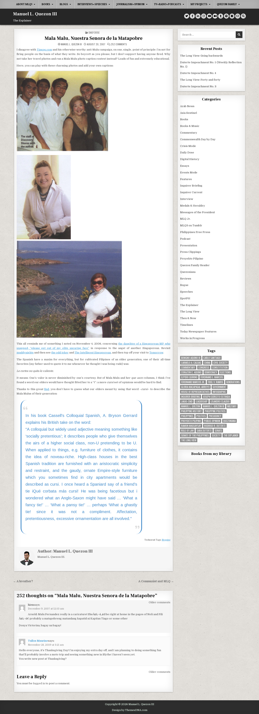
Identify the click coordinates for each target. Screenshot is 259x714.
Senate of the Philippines (195, 435)
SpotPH (185, 298)
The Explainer (189, 305)
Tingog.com (44, 49)
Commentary (188, 132)
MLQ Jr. (185, 218)
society (216, 435)
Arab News (187, 106)
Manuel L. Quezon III (35, 14)
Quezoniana (187, 271)
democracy (211, 372)
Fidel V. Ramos (215, 382)
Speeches (186, 291)
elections (225, 372)
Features (186, 179)
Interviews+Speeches (92, 4)
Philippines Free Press (195, 232)
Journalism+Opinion (130, 4)
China (207, 363)
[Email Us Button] (237, 16)
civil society (220, 363)
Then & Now (188, 318)
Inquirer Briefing (191, 185)
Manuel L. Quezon (190, 406)
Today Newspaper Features (198, 331)
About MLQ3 (24, 4)
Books (46, 4)
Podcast (185, 238)
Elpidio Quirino (189, 377)
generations (233, 382)
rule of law (187, 430)
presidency (215, 416)
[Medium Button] (215, 16)
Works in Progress (192, 338)
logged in (39, 683)
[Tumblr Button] (220, 16)
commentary (188, 367)
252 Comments (119, 44)
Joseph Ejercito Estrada (216, 397)
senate (218, 430)
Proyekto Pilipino (191, 258)
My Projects (199, 4)
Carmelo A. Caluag (191, 363)
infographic (219, 392)
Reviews (185, 278)
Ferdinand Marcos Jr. (193, 382)
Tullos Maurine (38, 640)
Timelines (186, 324)
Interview (186, 198)
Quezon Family (227, 4)
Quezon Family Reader (195, 265)
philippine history (191, 411)
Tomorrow (156, 352)
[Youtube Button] (209, 16)
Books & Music (189, 126)
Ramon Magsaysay (191, 426)
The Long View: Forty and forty (200, 79)
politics (201, 416)
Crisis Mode (188, 146)
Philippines (187, 416)
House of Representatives (195, 392)
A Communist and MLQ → (156, 581)
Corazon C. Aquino (191, 372)
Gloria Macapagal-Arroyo (195, 387)
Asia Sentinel (188, 112)
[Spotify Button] (226, 16)
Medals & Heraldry (192, 205)
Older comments (159, 602)
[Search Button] (243, 16)
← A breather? (23, 581)
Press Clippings (190, 251)
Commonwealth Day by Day (197, 139)
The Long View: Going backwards (201, 55)
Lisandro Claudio (220, 401)
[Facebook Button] (192, 16)
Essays (184, 165)
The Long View (189, 311)
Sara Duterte (204, 430)
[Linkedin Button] (198, 16)
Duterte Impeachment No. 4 (198, 73)
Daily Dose (94, 32)
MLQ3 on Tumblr (191, 225)
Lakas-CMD (187, 401)
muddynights (25, 352)
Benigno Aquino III (190, 358)
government (219, 387)
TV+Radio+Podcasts (167, 4)
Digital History (189, 159)
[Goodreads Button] (232, 16)
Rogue (184, 285)
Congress (203, 367)
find (46, 389)
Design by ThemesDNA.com (129, 710)
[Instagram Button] (203, 16)
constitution (220, 367)
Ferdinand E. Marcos (212, 377)
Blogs (64, 4)
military (232, 406)
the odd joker (60, 352)
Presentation (188, 245)
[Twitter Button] (186, 16)
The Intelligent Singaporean (92, 352)
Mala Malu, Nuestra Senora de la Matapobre (93, 38)
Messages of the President (197, 212)
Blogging (166, 540)
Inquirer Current (191, 192)
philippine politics (215, 411)
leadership (202, 401)
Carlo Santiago (212, 358)
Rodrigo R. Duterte (215, 426)
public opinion (212, 421)
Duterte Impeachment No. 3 (198, 86)
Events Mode (188, 172)
